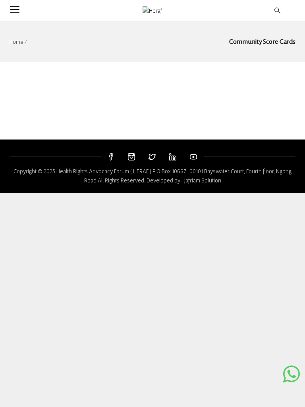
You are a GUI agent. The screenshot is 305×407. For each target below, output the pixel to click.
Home (16, 42)
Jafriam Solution (202, 180)
